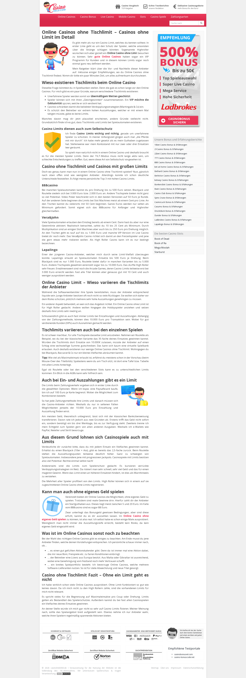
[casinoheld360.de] (67, 7)
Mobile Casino (127, 16)
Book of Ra (160, 243)
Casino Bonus (88, 16)
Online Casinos (66, 16)
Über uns (165, 667)
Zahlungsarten (179, 16)
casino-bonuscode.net (184, 657)
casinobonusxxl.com (183, 654)
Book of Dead (161, 238)
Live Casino (107, 16)
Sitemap (155, 667)
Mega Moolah (161, 247)
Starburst (159, 252)
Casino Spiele (158, 16)
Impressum (176, 667)
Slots (143, 16)
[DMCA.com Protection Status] (64, 673)
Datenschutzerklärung (193, 667)
